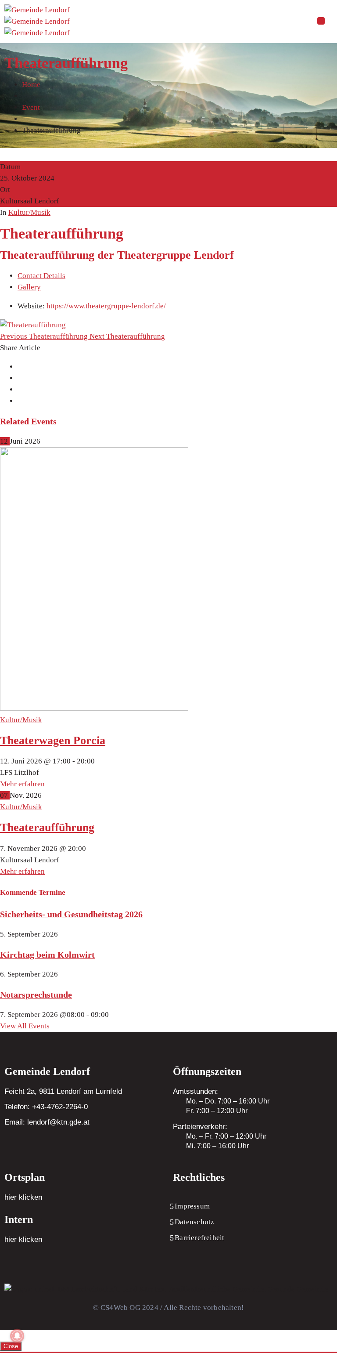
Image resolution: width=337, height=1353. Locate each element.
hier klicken (23, 1197)
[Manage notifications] (17, 1336)
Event (31, 107)
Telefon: (46, 1107)
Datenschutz (194, 1222)
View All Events (25, 1026)
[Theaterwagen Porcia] (94, 708)
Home (31, 84)
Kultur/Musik (29, 212)
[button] (321, 21)
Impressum (192, 1206)
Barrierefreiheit (199, 1238)
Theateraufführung (47, 827)
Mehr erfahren (22, 784)
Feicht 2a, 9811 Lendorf (42, 1091)
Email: (47, 1122)
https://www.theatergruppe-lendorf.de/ (106, 306)
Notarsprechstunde (36, 994)
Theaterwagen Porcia (52, 740)
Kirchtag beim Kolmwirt (47, 954)
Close (11, 1346)
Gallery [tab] (29, 287)
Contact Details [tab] (41, 275)
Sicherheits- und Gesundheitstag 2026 (71, 914)
